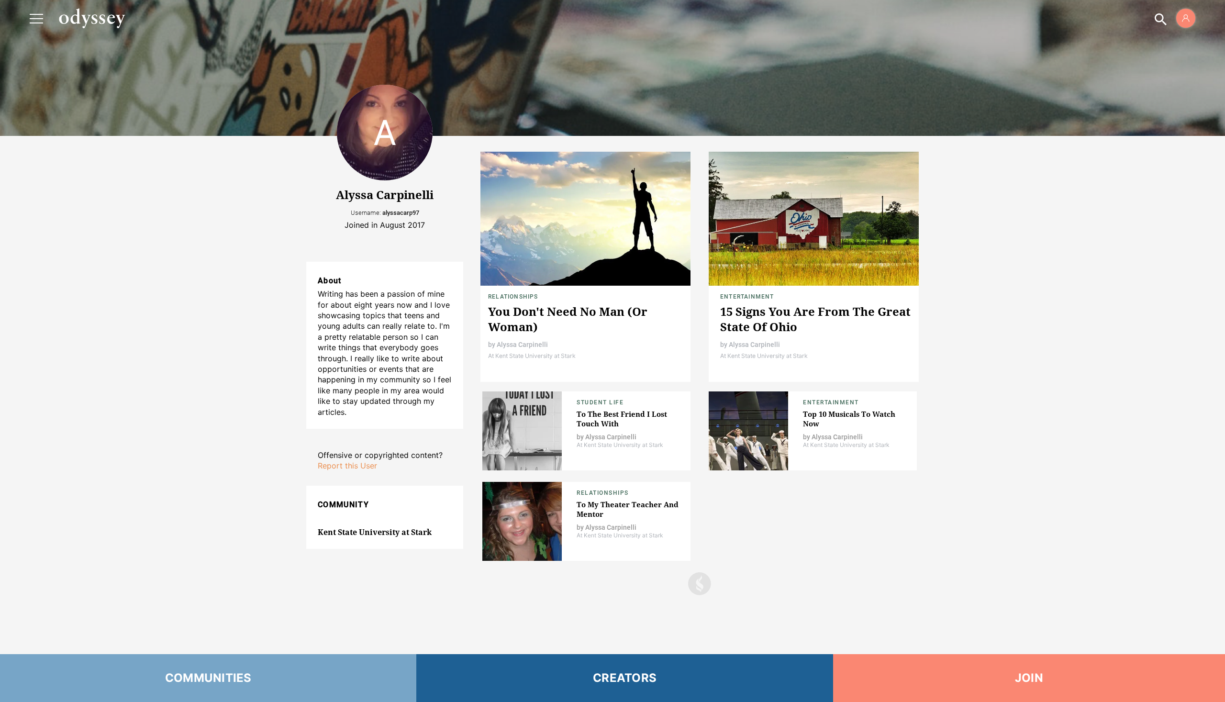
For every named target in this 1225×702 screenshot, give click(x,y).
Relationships (513, 296)
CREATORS (625, 678)
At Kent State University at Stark (532, 355)
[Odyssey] (92, 18)
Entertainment (747, 296)
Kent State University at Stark (375, 532)
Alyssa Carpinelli (522, 344)
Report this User (347, 465)
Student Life (600, 402)
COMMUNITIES (208, 678)
